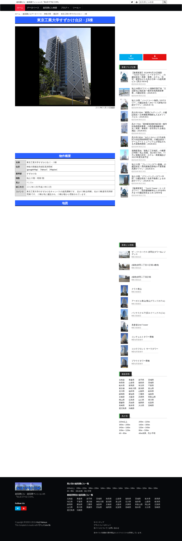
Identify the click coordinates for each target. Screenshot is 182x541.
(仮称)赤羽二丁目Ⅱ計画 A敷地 (145, 265)
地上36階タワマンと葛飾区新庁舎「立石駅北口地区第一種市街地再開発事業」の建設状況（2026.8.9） (149, 90)
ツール (76, 7)
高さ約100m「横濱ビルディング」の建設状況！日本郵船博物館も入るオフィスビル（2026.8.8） (149, 114)
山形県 (131, 382)
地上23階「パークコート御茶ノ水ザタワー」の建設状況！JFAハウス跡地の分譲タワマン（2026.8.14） (149, 102)
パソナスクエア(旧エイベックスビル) (148, 312)
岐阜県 (151, 391)
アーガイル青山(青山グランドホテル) (148, 300)
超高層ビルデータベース (32, 14)
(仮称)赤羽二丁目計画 (141, 276)
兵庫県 (141, 397)
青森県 (131, 380)
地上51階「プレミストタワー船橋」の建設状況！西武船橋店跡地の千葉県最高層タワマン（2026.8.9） (149, 166)
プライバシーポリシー (102, 525)
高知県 (131, 402)
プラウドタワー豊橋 (141, 360)
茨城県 (151, 382)
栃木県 (122, 385)
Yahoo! (44, 169)
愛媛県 (122, 402)
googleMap (32, 169)
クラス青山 (137, 288)
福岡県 (141, 402)
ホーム (20, 7)
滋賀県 (151, 394)
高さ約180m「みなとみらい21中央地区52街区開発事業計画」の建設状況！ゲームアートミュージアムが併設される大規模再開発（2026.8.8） (149, 140)
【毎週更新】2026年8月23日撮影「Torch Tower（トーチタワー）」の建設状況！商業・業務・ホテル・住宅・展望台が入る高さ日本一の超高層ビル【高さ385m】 (149, 77)
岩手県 (141, 380)
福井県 (131, 391)
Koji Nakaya (41, 522)
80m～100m (144, 430)
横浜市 (56, 14)
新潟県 (141, 388)
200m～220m (144, 422)
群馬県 (131, 385)
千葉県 (151, 385)
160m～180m (144, 424)
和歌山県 (152, 397)
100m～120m (124, 430)
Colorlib (46, 525)
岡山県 (122, 400)
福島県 (141, 382)
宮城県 (151, 380)
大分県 (141, 405)
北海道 (122, 380)
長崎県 (122, 405)
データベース (33, 7)
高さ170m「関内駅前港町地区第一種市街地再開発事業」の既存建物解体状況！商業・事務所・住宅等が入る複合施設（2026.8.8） (149, 127)
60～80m (123, 433)
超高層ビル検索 (50, 7)
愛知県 (131, 394)
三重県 (141, 394)
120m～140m (144, 427)
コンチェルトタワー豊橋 (143, 336)
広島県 (131, 400)
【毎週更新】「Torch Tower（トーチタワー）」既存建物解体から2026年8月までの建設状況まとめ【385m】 (149, 190)
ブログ (64, 7)
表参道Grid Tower (140, 324)
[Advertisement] (65, 130)
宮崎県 (151, 405)
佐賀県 (151, 402)
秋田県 (122, 382)
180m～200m (124, 424)
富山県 (151, 388)
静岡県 (122, 394)
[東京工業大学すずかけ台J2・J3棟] (65, 66)
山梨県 (141, 391)
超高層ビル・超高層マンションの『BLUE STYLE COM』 (38, 2)
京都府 (122, 397)
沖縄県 (131, 408)
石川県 (122, 391)
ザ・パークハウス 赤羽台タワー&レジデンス (149, 252)
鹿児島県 (122, 408)
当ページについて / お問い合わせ (106, 528)
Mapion (53, 169)
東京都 (122, 388)
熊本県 (131, 405)
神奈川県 (47, 14)
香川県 (151, 400)
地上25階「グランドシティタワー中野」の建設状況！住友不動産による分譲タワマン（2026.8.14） (149, 178)
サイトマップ (99, 522)
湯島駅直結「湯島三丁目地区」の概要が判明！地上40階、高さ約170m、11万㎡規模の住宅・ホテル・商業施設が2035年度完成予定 (149, 154)
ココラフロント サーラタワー (145, 348)
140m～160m (124, 427)
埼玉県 (141, 385)
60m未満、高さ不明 (147, 433)
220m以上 (123, 422)
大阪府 (131, 397)
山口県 (141, 400)
